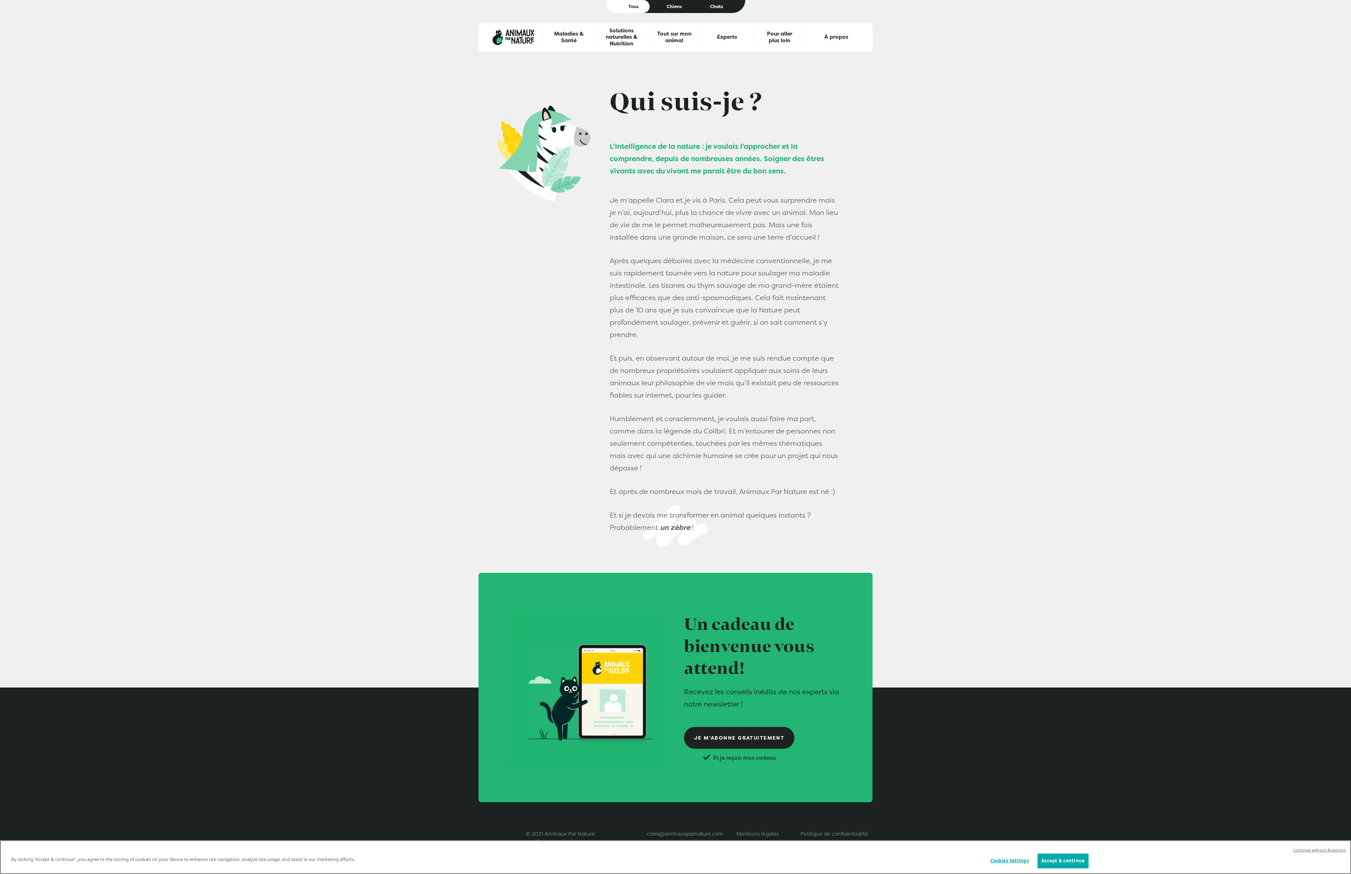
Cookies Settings (1009, 860)
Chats (716, 7)
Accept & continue (1063, 860)
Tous (633, 7)
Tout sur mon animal (674, 37)
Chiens (674, 7)
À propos (836, 36)
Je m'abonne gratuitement (739, 737)
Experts (727, 36)
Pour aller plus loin (779, 37)
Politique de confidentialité (834, 833)
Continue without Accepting (1319, 850)
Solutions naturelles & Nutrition (622, 37)
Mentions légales (757, 833)
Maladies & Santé (569, 37)
